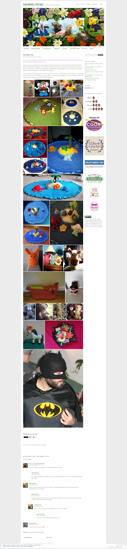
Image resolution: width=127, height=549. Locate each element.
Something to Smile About (90, 79)
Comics (101, 4)
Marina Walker (78, 68)
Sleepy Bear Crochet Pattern (90, 70)
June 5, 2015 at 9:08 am (35, 495)
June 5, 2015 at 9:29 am (41, 515)
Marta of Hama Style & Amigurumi (32, 67)
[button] (28, 88)
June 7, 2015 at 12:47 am (33, 524)
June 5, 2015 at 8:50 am (33, 465)
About (82, 4)
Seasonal (65, 48)
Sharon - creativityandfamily (36, 463)
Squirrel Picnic (33, 4)
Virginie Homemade (76, 65)
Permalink (44, 444)
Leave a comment (27, 459)
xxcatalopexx (53, 68)
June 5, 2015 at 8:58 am (33, 485)
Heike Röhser (45, 68)
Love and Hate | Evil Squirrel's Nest (36, 532)
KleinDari (25, 70)
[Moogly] (94, 196)
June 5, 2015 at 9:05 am (35, 474)
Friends (29, 444)
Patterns (88, 4)
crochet (35, 444)
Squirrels (26, 48)
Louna (29, 70)
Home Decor (57, 48)
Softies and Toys (47, 48)
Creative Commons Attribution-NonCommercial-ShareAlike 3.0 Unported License (93, 221)
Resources (94, 4)
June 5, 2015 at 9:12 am (38, 506)
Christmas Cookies (75, 48)
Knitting (84, 48)
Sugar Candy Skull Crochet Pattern (92, 78)
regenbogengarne (61, 68)
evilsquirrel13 (32, 483)
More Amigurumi (35, 48)
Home (77, 4)
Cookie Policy (30, 546)
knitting (39, 444)
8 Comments (38, 57)
